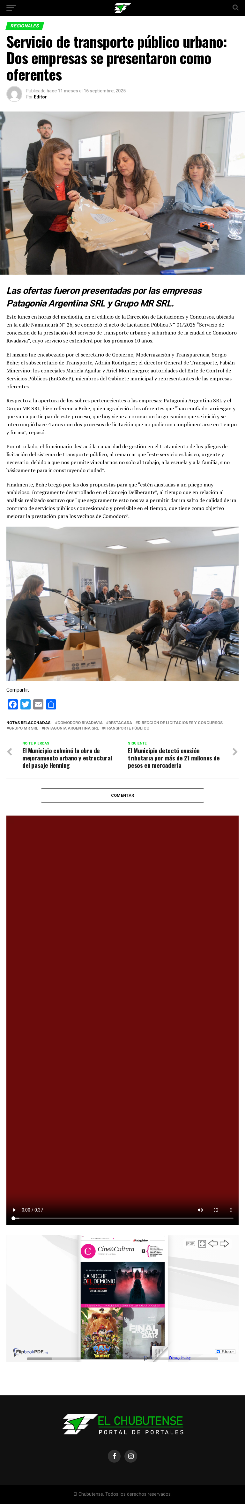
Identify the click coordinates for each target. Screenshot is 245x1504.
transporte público (127, 728)
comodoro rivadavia (80, 723)
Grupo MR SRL (23, 728)
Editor (40, 96)
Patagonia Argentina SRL (71, 728)
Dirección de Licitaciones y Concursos (180, 723)
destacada (120, 723)
